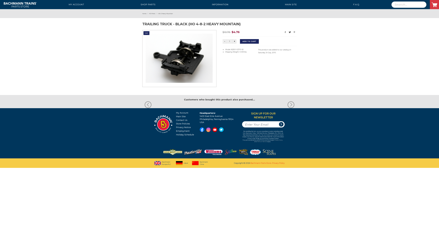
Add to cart (249, 41)
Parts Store (20, 6)
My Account (182, 113)
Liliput (186, 163)
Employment (183, 131)
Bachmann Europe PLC (166, 163)
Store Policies (183, 123)
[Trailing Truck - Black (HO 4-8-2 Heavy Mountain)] (179, 58)
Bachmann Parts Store (260, 163)
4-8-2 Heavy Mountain (165, 13)
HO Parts (152, 13)
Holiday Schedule (185, 134)
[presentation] (148, 104)
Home (144, 13)
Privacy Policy (278, 140)
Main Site (181, 116)
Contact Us (181, 120)
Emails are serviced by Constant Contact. (267, 138)
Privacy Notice (183, 127)
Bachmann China (204, 163)
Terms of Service (262, 141)
